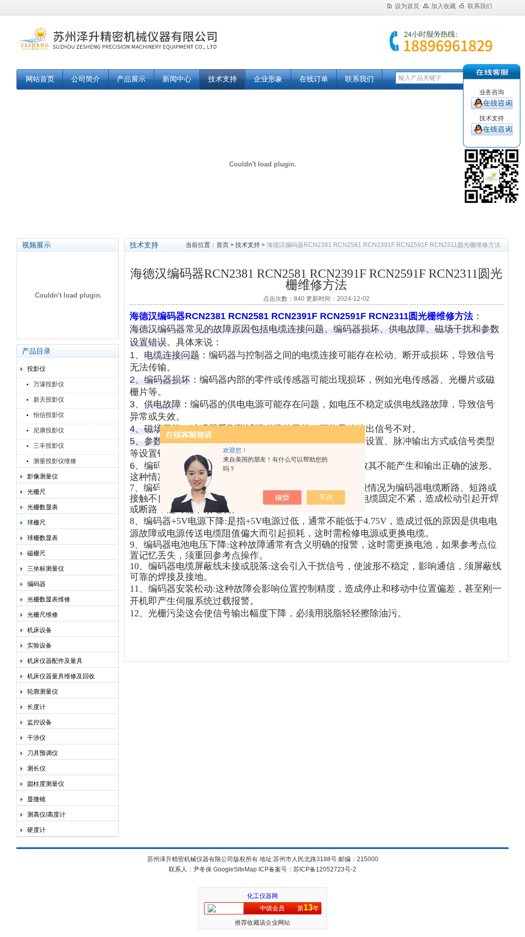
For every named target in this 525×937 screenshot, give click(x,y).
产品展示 (131, 79)
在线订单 (313, 79)
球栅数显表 (42, 538)
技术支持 (222, 79)
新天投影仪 (48, 399)
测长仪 (36, 768)
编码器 (36, 584)
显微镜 (36, 799)
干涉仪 (36, 737)
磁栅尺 (36, 553)
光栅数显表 (42, 507)
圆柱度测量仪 (45, 783)
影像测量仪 (42, 476)
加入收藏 (443, 6)
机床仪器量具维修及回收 (61, 676)
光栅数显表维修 (48, 599)
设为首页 (407, 6)
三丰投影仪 (48, 445)
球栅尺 (36, 522)
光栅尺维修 (42, 614)
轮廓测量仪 (42, 691)
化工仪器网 (262, 896)
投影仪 (36, 368)
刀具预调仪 (42, 753)
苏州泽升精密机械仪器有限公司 (144, 47)
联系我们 (480, 6)
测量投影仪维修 (54, 461)
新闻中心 (177, 79)
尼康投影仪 (48, 430)
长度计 (36, 707)
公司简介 (85, 79)
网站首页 (40, 79)
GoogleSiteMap (235, 869)
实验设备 (39, 645)
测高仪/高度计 (46, 814)
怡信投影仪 (48, 415)
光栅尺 (36, 491)
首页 (222, 244)
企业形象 (268, 79)
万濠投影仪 (48, 384)
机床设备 (39, 630)
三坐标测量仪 (45, 568)
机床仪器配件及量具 (55, 660)
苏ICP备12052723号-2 (324, 869)
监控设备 (39, 722)
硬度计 (36, 830)
